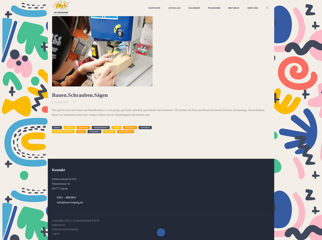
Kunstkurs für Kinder (63, 131)
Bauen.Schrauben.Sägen (80, 95)
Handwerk (83, 127)
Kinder (116, 127)
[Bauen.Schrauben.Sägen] (102, 49)
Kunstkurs (145, 127)
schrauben (94, 131)
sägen (81, 131)
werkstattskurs (125, 131)
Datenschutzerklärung (65, 229)
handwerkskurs (101, 127)
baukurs (69, 127)
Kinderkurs (130, 127)
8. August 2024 (60, 102)
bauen (57, 127)
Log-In (56, 233)
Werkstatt (109, 131)
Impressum (58, 225)
